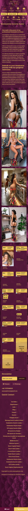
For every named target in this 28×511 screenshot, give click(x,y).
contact (14, 76)
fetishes (15, 47)
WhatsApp (11, 10)
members (4, 10)
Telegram (18, 10)
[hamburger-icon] (3, 18)
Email (23, 10)
